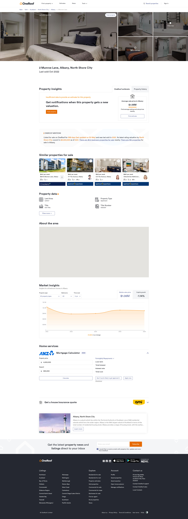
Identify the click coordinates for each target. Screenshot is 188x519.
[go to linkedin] (110, 461)
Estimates (62, 3)
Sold (26, 9)
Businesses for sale (94, 493)
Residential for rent (95, 478)
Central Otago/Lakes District (71, 493)
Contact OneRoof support (141, 483)
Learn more (78, 429)
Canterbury (65, 490)
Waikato (41, 484)
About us (104, 512)
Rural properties (94, 500)
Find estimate (132, 116)
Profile (113, 474)
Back (21, 9)
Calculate (66, 378)
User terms (136, 512)
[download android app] (133, 461)
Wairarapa (65, 474)
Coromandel (43, 487)
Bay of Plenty (43, 481)
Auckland (33, 9)
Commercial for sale (95, 487)
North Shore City (43, 9)
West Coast (65, 487)
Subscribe (135, 444)
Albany (53, 9)
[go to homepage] (27, 3)
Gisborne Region (44, 490)
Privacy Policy (113, 512)
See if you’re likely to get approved (107, 378)
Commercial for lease (95, 490)
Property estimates (94, 481)
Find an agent (93, 496)
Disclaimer (98, 381)
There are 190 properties (131, 140)
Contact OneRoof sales (140, 487)
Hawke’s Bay (43, 496)
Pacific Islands (66, 503)
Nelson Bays (66, 484)
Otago (64, 496)
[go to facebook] (107, 461)
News (74, 3)
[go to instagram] (104, 461)
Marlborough (66, 481)
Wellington (65, 478)
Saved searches (115, 481)
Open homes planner (117, 484)
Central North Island (45, 493)
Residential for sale (95, 474)
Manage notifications (117, 487)
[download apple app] (119, 461)
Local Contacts (137, 490)
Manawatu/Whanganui (46, 503)
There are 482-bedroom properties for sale (96, 140)
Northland (42, 474)
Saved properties (116, 478)
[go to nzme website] (145, 461)
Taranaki (41, 500)
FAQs (142, 512)
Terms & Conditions (125, 512)
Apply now (128, 378)
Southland (65, 500)
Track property (110, 15)
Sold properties (93, 484)
